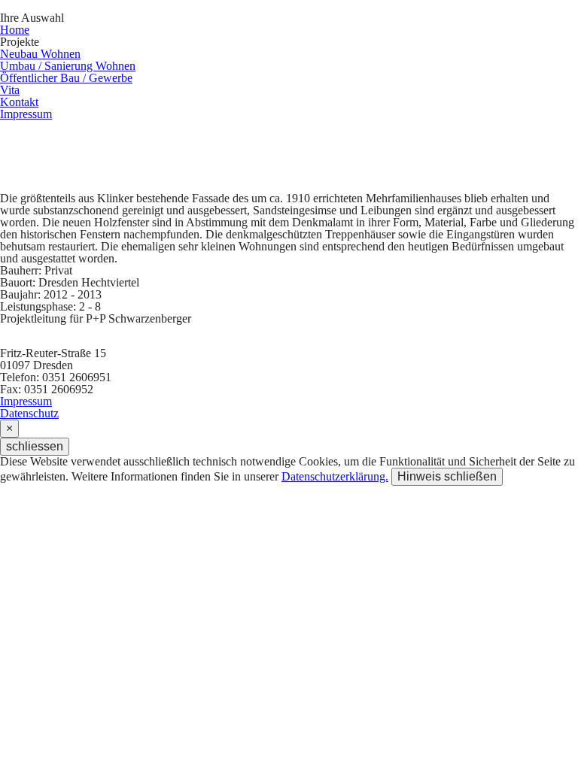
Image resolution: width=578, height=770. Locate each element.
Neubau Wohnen (40, 53)
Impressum (26, 114)
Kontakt (19, 101)
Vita (10, 89)
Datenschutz (29, 413)
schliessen (34, 446)
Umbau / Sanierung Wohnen (67, 65)
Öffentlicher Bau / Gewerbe (66, 77)
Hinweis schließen (447, 476)
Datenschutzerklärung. (334, 476)
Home (14, 29)
